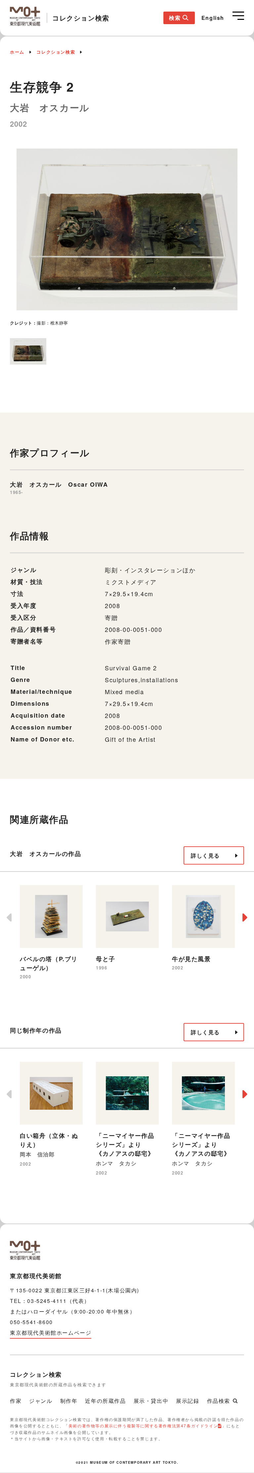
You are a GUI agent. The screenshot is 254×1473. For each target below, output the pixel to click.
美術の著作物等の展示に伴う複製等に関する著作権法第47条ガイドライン (143, 1425)
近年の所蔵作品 (105, 1401)
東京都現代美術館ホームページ (50, 1332)
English (212, 18)
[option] (127, 236)
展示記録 (187, 1401)
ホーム (17, 52)
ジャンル (40, 1401)
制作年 (69, 1401)
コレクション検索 (55, 52)
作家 (15, 1401)
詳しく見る (205, 855)
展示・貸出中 (151, 1401)
